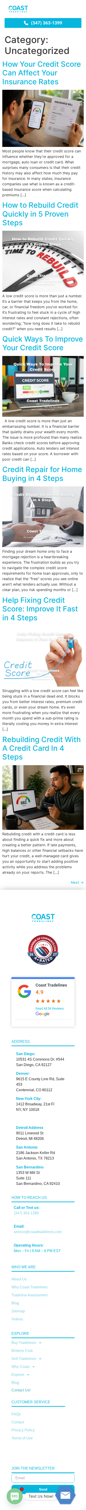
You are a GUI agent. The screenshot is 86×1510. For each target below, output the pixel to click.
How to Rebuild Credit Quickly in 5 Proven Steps (40, 214)
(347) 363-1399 (26, 1213)
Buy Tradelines (23, 1343)
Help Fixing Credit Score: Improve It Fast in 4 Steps (40, 609)
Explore (17, 1375)
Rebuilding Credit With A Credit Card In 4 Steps (41, 748)
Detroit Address (29, 1128)
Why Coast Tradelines (29, 1287)
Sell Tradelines (23, 1359)
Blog (15, 1303)
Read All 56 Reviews (50, 1008)
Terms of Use (22, 1438)
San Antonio (27, 1147)
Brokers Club (22, 1351)
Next (77, 882)
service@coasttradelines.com (38, 1232)
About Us (19, 1279)
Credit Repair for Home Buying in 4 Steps (42, 474)
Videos (17, 1319)
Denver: (23, 1073)
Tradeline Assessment (29, 1295)
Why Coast (20, 1367)
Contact (17, 1422)
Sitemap (18, 1311)
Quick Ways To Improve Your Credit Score (42, 343)
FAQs (16, 1414)
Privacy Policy (23, 1430)
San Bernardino (30, 1167)
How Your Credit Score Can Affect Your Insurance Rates (41, 73)
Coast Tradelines (51, 985)
